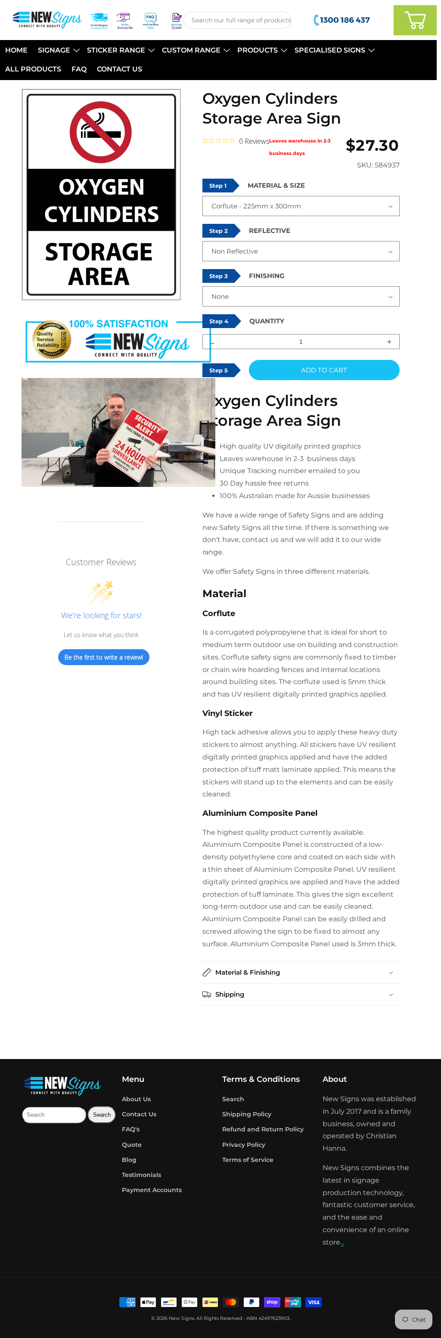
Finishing (267, 276)
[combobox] (237, 20)
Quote (132, 1145)
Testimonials (141, 1175)
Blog (129, 1160)
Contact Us (139, 1114)
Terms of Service (247, 1160)
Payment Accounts (152, 1190)
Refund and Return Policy (263, 1129)
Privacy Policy (243, 1145)
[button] (57, 50)
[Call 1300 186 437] (342, 20)
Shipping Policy (246, 1114)
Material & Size (276, 185)
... (342, 1242)
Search (233, 1099)
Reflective (269, 230)
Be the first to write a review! (104, 657)
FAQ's (131, 1129)
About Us (136, 1099)
